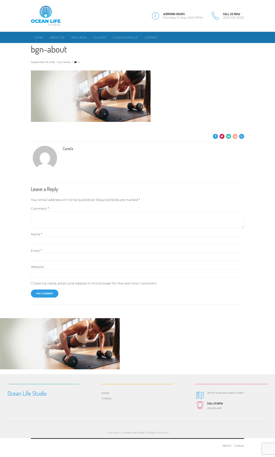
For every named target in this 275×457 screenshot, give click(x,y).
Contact (151, 37)
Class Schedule (125, 37)
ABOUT (226, 445)
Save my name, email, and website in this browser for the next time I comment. (95, 283)
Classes (100, 37)
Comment (40, 208)
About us (57, 37)
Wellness (79, 37)
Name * (36, 234)
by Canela (64, 62)
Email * (36, 251)
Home (38, 37)
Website (37, 267)
